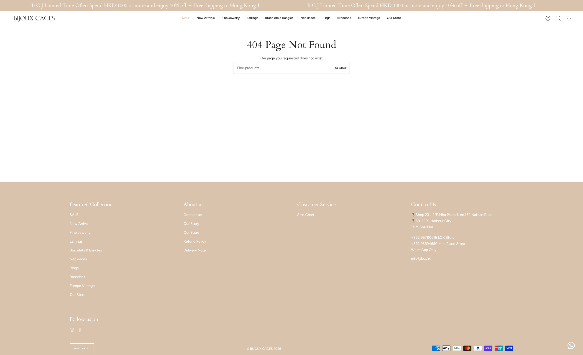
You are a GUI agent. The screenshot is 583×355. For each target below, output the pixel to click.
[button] (186, 18)
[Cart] (569, 18)
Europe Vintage (82, 286)
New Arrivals (80, 223)
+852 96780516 (424, 237)
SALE (74, 215)
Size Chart (305, 215)
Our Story (191, 223)
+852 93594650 (424, 243)
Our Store (77, 294)
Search (341, 67)
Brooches (77, 277)
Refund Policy (195, 241)
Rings (74, 268)
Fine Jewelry (80, 232)
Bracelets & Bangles (86, 250)
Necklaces (78, 259)
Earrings (76, 241)
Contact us (193, 215)
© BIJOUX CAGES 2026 (264, 349)
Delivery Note (195, 250)
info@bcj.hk (421, 258)
